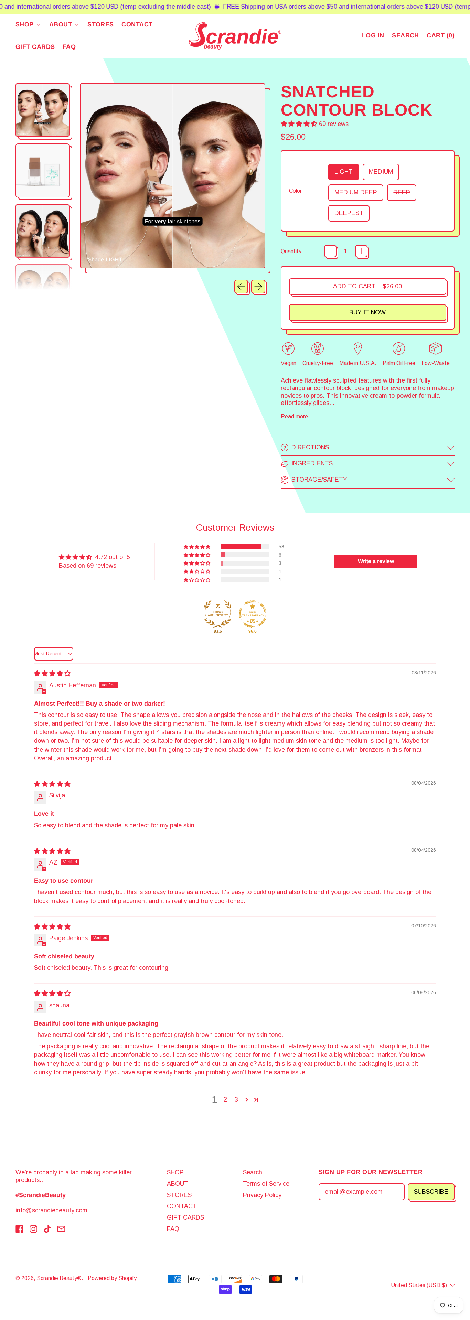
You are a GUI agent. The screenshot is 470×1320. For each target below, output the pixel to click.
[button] (405, 36)
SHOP (175, 1172)
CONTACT (136, 24)
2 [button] (225, 1099)
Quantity (291, 251)
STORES (100, 24)
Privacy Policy (262, 1195)
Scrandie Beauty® (59, 1278)
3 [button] (236, 1099)
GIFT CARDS (35, 46)
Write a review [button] (376, 561)
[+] (361, 251)
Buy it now (367, 312)
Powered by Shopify (112, 1278)
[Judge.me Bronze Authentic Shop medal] (218, 614)
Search (252, 1172)
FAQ (69, 46)
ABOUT (177, 1183)
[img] (52, 673)
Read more (294, 416)
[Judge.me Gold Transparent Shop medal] (252, 614)
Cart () (440, 37)
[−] (330, 251)
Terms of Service (266, 1183)
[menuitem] (43, 111)
